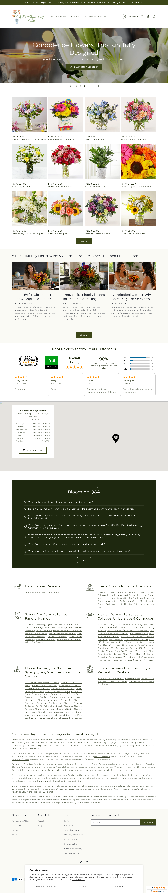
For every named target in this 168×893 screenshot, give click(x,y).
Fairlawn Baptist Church (69, 709)
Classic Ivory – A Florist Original (28, 234)
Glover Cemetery (44, 630)
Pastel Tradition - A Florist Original (29, 139)
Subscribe (148, 822)
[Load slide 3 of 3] (85, 86)
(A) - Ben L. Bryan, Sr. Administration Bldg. (120, 624)
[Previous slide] (70, 86)
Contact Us (69, 825)
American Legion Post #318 (111, 678)
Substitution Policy (73, 849)
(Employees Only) (139, 633)
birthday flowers (102, 756)
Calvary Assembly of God (37, 688)
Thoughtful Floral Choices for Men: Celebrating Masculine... (84, 297)
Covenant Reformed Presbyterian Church (48, 703)
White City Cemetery (35, 642)
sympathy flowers (20, 759)
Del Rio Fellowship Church (49, 706)
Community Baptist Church (41, 697)
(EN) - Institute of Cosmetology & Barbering (128, 630)
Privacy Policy (78, 879)
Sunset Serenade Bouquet (134, 139)
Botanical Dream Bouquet (98, 234)
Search (41, 821)
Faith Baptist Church (35, 712)
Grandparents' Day (20, 821)
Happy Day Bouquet (22, 186)
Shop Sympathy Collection (84, 67)
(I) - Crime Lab (116, 639)
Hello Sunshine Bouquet (133, 234)
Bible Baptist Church (70, 685)
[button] (76, 16)
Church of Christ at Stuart (44, 694)
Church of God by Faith (69, 694)
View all (84, 241)
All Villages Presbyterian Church (42, 682)
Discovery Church (72, 706)
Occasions (16, 825)
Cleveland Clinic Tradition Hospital (117, 592)
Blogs (40, 825)
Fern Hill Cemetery (56, 627)
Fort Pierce (30, 592)
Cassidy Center (132, 678)
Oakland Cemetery (57, 636)
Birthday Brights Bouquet (61, 139)
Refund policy (70, 844)
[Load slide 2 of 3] (81, 86)
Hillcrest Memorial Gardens (62, 633)
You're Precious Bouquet (60, 186)
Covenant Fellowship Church (64, 700)
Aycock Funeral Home (58, 624)
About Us (16, 835)
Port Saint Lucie (44, 592)
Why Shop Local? (72, 830)
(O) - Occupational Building (124, 648)
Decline (119, 886)
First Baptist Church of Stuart (53, 718)
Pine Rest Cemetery (45, 639)
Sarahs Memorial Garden (69, 639)
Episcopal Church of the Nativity (40, 709)
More (84, 560)
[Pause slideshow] (98, 86)
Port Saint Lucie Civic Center (112, 681)
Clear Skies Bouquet (94, 139)
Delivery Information (73, 835)
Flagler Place (147, 678)
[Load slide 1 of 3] (77, 86)
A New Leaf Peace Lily (95, 186)
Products (16, 830)
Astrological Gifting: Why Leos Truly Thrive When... (131, 297)
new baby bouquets (42, 781)
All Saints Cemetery (35, 624)
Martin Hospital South (128, 598)
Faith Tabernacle (55, 712)
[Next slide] (91, 86)
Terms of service (71, 853)
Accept (82, 886)
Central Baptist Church (63, 688)
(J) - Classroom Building (136, 639)
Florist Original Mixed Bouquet (136, 186)
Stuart (56, 592)
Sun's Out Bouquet (57, 234)
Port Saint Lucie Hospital (119, 604)
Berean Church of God (44, 685)
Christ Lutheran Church (57, 691)
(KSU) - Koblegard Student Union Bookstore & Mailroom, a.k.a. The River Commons (126, 642)
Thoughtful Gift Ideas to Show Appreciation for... (33, 297)
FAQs (66, 821)
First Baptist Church (40, 715)
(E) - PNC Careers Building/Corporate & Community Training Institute (126, 627)
